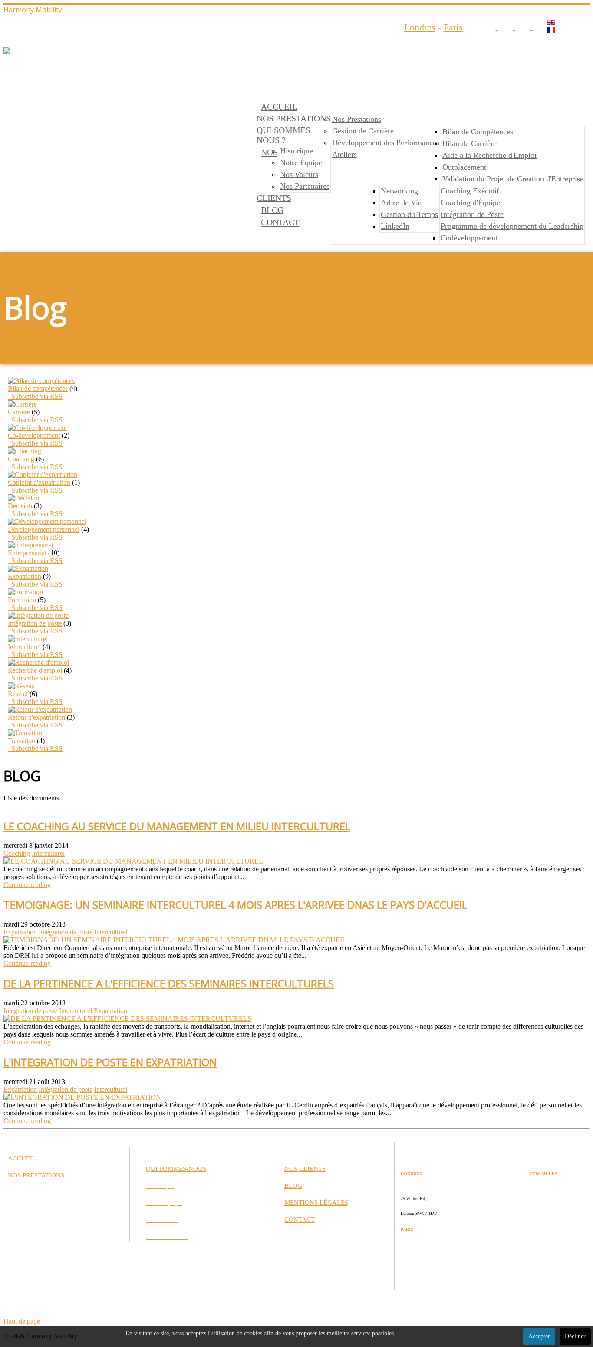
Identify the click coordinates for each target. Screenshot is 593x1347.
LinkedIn (395, 226)
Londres (419, 27)
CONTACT (280, 222)
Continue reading (27, 884)
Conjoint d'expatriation (39, 482)
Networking (399, 191)
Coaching (21, 459)
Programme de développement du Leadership (512, 226)
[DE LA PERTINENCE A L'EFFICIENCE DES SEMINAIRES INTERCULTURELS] (127, 1018)
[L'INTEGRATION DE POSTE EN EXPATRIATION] (82, 1097)
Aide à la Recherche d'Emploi (489, 155)
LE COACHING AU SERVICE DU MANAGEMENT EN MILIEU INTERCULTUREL (176, 826)
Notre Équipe (301, 162)
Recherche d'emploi (35, 670)
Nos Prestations (356, 119)
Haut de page (21, 1321)
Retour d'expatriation (36, 717)
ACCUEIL (279, 106)
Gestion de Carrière (363, 131)
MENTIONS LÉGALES (316, 1202)
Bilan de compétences (38, 388)
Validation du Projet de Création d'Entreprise (512, 178)
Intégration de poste (35, 623)
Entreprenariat (27, 553)
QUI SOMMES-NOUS (176, 1168)
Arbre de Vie (401, 202)
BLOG (272, 210)
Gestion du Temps (409, 214)
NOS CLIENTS (305, 1168)
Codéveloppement (469, 237)
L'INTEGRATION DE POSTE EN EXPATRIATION (110, 1062)
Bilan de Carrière (469, 143)
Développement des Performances (385, 142)
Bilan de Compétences (477, 131)
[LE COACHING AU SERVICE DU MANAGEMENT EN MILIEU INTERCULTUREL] (133, 861)
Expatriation (24, 576)
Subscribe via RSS (35, 396)
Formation (22, 599)
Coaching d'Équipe (470, 202)
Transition (21, 740)
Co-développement (34, 435)
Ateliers (344, 154)
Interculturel (24, 646)
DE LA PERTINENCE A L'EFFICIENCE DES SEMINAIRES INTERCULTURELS (168, 983)
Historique (296, 151)
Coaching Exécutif (470, 191)
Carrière (19, 412)
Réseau (18, 693)
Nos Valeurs (299, 174)
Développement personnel (43, 529)
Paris (453, 27)
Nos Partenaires (304, 186)
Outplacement (464, 167)
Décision (20, 506)
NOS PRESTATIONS (36, 1175)
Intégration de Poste (472, 214)
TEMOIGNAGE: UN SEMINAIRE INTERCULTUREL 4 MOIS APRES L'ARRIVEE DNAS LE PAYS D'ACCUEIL (235, 904)
